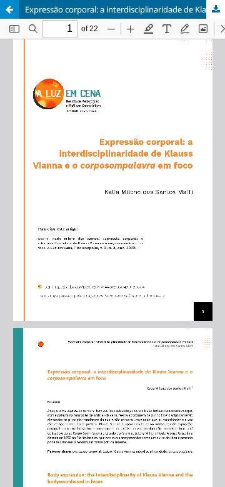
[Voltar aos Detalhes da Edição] (9, 9)
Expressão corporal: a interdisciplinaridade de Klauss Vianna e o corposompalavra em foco (125, 9)
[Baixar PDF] (215, 9)
